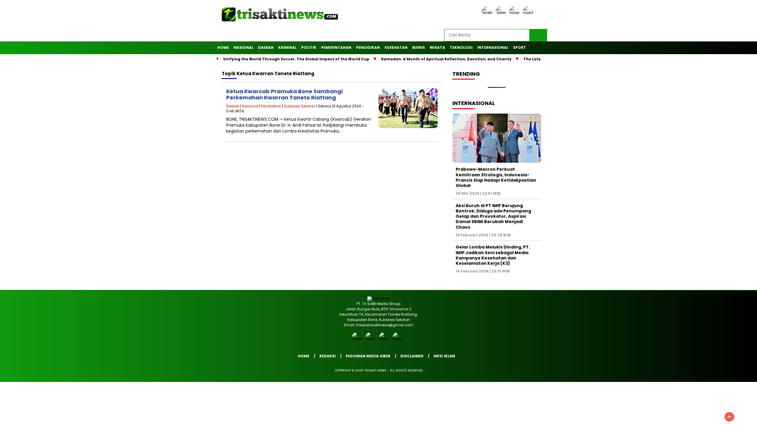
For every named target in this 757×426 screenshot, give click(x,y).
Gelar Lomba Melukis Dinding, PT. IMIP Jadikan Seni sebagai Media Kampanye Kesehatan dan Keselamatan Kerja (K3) (493, 255)
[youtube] (529, 12)
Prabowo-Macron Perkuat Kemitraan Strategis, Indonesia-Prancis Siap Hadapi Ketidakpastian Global (496, 177)
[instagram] (515, 12)
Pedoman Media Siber (368, 356)
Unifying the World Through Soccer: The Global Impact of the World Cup (296, 59)
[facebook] (488, 12)
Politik (308, 47)
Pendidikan (368, 47)
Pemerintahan (336, 47)
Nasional (243, 47)
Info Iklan (444, 356)
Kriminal (287, 47)
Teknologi (461, 47)
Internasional (492, 47)
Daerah (266, 47)
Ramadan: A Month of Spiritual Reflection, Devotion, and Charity (446, 59)
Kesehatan (396, 47)
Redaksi (327, 356)
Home (223, 47)
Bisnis (418, 47)
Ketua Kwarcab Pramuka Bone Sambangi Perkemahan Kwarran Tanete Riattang (284, 94)
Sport (519, 47)
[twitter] (502, 12)
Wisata (437, 47)
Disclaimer (411, 356)
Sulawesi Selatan (299, 106)
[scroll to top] (729, 417)
